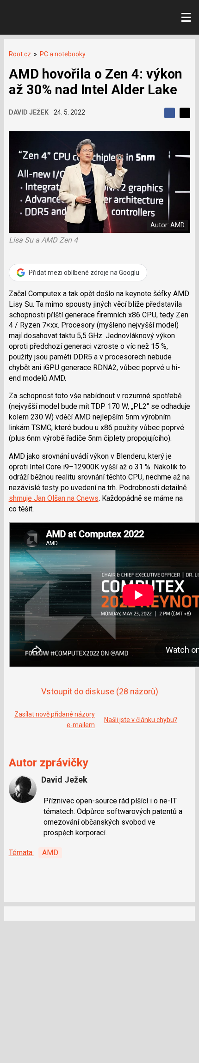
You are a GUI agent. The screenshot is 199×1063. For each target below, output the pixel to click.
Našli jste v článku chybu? (140, 719)
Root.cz (20, 54)
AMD (177, 225)
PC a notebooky (63, 54)
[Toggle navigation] (186, 17)
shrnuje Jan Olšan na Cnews (54, 498)
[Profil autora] (23, 789)
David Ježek (29, 112)
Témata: (21, 852)
